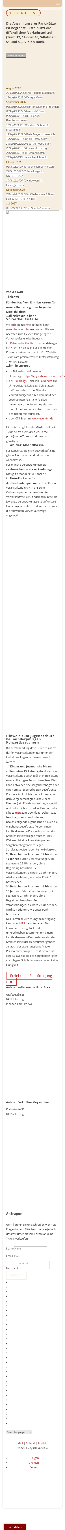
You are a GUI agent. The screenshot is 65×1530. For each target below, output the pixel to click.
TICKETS (23, 13)
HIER (18, 812)
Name (10, 1248)
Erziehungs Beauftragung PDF (29, 978)
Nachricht (12, 1268)
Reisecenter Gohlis (21, 343)
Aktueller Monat (16, 55)
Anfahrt (30, 1443)
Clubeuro (46, 381)
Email (9, 1256)
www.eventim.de (42, 418)
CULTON (46, 352)
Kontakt (43, 1443)
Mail (20, 1443)
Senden (16, 1275)
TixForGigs (20, 381)
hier (14, 329)
